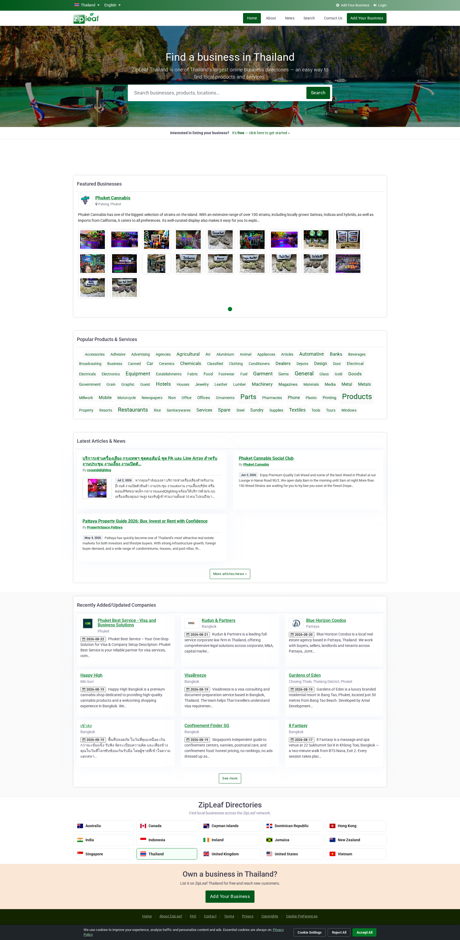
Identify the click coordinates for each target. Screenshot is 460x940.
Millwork (86, 398)
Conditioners (259, 364)
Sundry (257, 410)
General (304, 373)
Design (320, 363)
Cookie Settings (310, 932)
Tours (330, 410)
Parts (248, 397)
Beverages (356, 354)
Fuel (243, 374)
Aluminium (225, 354)
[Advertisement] (230, 154)
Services (204, 410)
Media (330, 384)
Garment (263, 374)
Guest (145, 384)
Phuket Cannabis (112, 197)
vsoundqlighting (99, 470)
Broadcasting (90, 364)
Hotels (163, 384)
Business (114, 364)
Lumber (239, 384)
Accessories (95, 354)
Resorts (105, 410)
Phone (294, 397)
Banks (336, 354)
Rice (157, 410)
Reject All (339, 932)
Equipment (138, 374)
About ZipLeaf (170, 916)
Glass (324, 374)
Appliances (266, 354)
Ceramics (166, 364)
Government (90, 384)
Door (337, 364)
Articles (287, 354)
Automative (311, 354)
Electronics (111, 374)
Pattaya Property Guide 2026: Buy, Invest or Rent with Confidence (145, 521)
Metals (364, 384)
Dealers (283, 363)
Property (86, 410)
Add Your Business (366, 18)
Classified (215, 364)
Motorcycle (126, 398)
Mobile (105, 397)
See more (229, 778)
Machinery (262, 384)
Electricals (87, 374)
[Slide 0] (230, 309)
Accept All (364, 932)
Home (252, 18)
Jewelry (202, 384)
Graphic (127, 384)
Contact (210, 916)
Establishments (169, 374)
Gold (338, 374)
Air (208, 354)
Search (309, 18)
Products (357, 396)
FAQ (193, 916)
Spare (224, 410)
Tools (315, 410)
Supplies (276, 410)
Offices (203, 397)
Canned (134, 364)
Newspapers (152, 398)
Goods (355, 373)
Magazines (288, 384)
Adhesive (117, 354)
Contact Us (333, 18)
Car (150, 363)
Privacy (248, 916)
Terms (229, 916)
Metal (347, 384)
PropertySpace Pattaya (104, 527)
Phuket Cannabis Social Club (266, 458)
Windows (348, 410)
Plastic (311, 398)
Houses (183, 384)
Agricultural (188, 354)
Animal (245, 354)
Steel (240, 410)
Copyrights (269, 916)
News (289, 18)
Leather (221, 384)
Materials (311, 384)
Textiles (297, 410)
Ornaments (225, 398)
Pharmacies (272, 398)
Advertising (140, 354)
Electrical (355, 363)
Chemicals (190, 363)
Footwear (227, 374)
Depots (302, 364)
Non (172, 397)
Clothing (236, 364)
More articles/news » (230, 574)
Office (186, 398)
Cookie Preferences (302, 916)
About (271, 18)
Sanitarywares (179, 410)
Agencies (163, 354)
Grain (111, 384)
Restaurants (133, 410)
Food (208, 374)
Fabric (192, 374)
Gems (283, 374)
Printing (329, 397)
